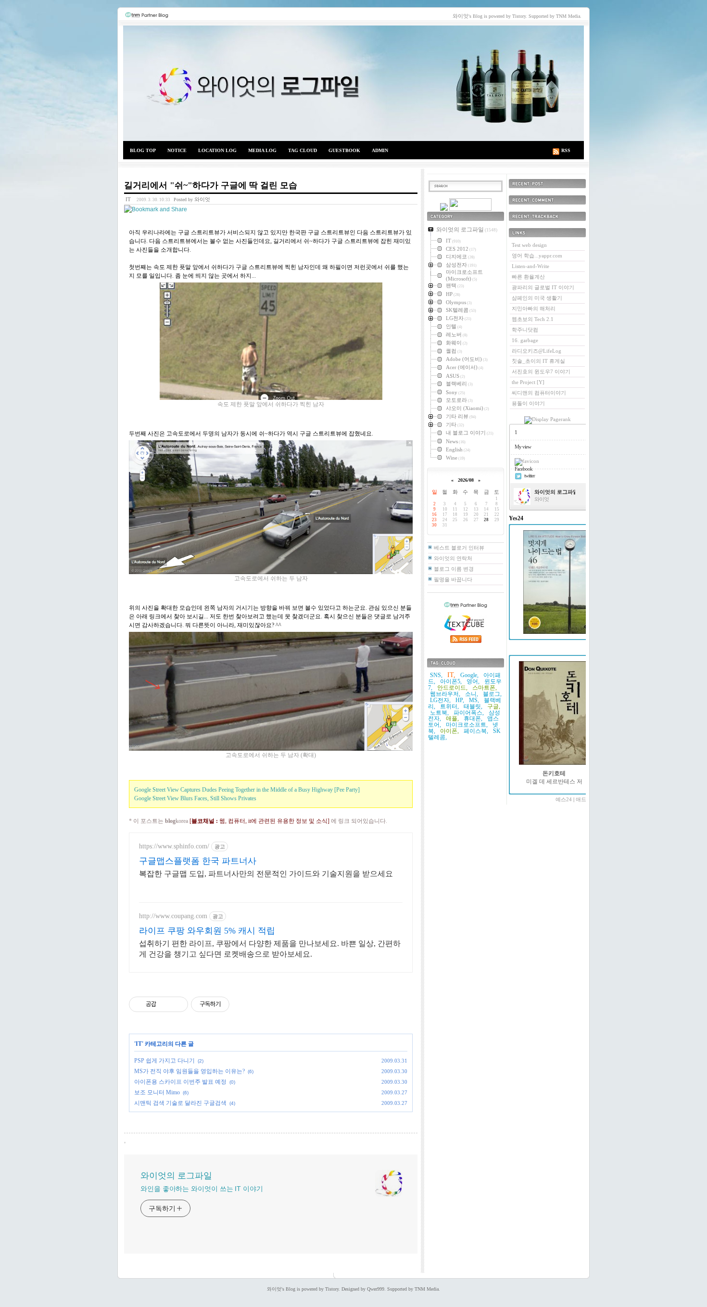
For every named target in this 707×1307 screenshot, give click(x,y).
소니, (471, 694)
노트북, (439, 712)
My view (523, 446)
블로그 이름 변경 (454, 569)
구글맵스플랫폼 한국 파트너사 (197, 861)
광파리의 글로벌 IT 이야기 (543, 287)
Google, (469, 675)
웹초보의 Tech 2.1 (533, 319)
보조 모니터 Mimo (157, 1092)
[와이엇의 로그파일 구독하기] (470, 209)
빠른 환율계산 (528, 277)
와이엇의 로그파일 (353, 83)
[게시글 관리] (177, 1004)
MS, (474, 700)
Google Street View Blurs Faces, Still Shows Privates (195, 798)
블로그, (492, 694)
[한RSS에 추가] (444, 209)
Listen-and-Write (530, 266)
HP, (459, 700)
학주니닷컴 (525, 330)
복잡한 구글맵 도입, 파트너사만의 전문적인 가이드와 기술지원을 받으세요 (266, 874)
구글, (493, 706)
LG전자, (440, 700)
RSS (565, 150)
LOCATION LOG (217, 150)
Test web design (529, 245)
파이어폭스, (469, 712)
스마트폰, (484, 687)
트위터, (449, 706)
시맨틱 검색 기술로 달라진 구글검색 (180, 1103)
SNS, (436, 675)
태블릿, (473, 706)
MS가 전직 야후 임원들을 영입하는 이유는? (189, 1071)
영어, (473, 681)
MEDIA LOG (262, 150)
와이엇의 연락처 (453, 558)
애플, (452, 718)
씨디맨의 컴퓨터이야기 (539, 393)
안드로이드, (452, 687)
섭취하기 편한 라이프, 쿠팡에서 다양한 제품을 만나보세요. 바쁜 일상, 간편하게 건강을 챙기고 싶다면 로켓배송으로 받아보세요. (270, 948)
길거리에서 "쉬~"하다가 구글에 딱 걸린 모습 (210, 185)
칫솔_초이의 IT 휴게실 (538, 361)
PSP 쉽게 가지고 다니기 (164, 1060)
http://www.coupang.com (173, 916)
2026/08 (466, 480)
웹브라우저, (445, 694)
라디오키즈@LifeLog (536, 351)
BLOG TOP (143, 150)
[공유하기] (165, 1004)
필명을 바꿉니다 (453, 579)
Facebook (523, 469)
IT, (451, 675)
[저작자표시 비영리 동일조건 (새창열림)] (242, 1004)
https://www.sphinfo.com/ (174, 846)
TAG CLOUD (302, 150)
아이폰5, (451, 681)
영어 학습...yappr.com (537, 255)
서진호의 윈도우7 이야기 (541, 371)
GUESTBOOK (344, 150)
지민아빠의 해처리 (534, 308)
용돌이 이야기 (528, 403)
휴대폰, (473, 718)
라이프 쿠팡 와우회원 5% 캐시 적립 (207, 930)
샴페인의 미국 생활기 (537, 298)
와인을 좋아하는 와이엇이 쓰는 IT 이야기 (201, 1188)
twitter (529, 475)
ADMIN (380, 150)
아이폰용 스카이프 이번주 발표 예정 (180, 1081)
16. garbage (525, 340)
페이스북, (476, 731)
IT (128, 199)
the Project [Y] (528, 382)
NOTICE (177, 150)
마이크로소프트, (467, 724)
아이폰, (449, 731)
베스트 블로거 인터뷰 (459, 548)
